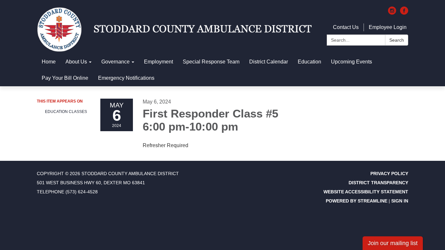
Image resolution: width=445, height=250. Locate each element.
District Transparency (378, 182)
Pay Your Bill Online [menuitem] (65, 78)
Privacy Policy (389, 173)
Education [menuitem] (309, 61)
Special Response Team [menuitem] (211, 61)
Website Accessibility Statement (365, 191)
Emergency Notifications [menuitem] (126, 78)
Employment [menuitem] (158, 61)
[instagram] (392, 13)
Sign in (399, 200)
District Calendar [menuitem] (268, 61)
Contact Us (346, 27)
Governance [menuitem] (115, 61)
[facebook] (404, 13)
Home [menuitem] (49, 61)
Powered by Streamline (356, 200)
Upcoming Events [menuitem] (351, 61)
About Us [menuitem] (76, 61)
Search (396, 40)
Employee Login (388, 27)
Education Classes (66, 111)
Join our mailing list (393, 243)
